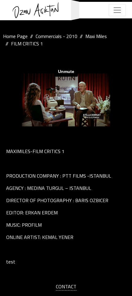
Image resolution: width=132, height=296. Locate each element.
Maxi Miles (96, 36)
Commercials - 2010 (56, 36)
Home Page (15, 36)
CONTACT (66, 286)
